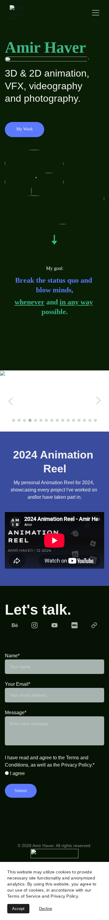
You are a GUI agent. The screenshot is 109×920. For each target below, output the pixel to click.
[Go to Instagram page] (34, 625)
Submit (21, 790)
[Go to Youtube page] (54, 625)
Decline (45, 908)
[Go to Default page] (94, 625)
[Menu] (95, 12)
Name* (12, 655)
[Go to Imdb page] (74, 625)
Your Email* (17, 684)
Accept (18, 908)
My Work (24, 129)
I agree (17, 773)
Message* (15, 712)
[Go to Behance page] (15, 625)
